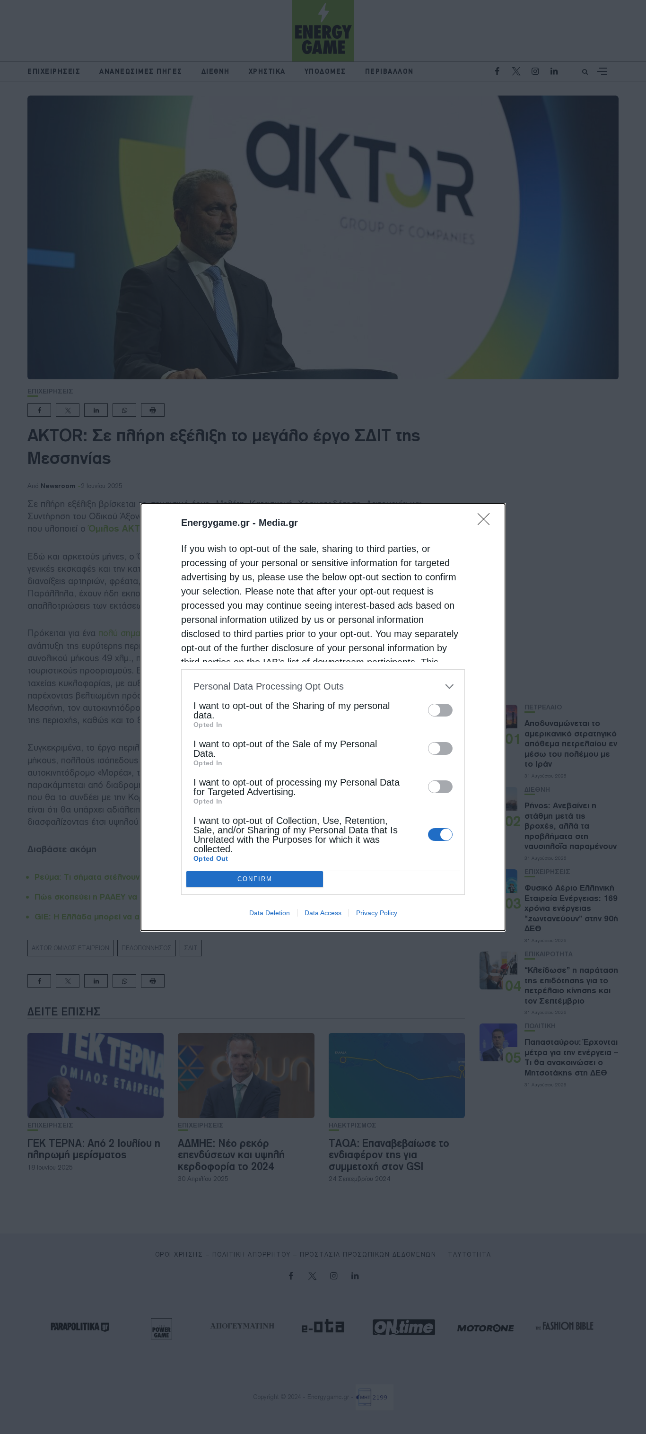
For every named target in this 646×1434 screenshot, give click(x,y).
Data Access (323, 913)
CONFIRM (254, 879)
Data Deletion (269, 913)
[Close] (487, 522)
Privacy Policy (376, 913)
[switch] (440, 710)
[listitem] (323, 686)
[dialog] (323, 717)
